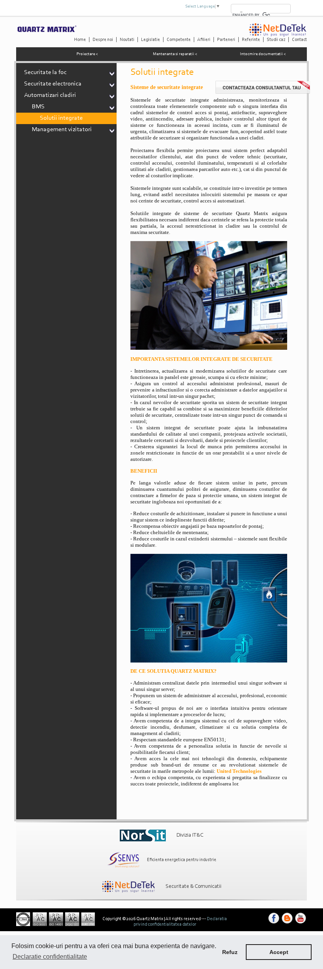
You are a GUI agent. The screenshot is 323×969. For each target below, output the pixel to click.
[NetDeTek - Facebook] (273, 923)
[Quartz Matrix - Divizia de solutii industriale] (123, 860)
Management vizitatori (62, 129)
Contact (299, 39)
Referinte (251, 39)
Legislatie (150, 39)
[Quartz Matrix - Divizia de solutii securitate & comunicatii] (128, 886)
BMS (38, 107)
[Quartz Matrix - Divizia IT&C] (143, 835)
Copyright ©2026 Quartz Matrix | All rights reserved (151, 919)
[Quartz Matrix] (46, 31)
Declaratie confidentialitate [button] (50, 956)
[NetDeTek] (278, 35)
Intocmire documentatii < (263, 54)
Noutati (127, 39)
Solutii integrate (61, 118)
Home (80, 39)
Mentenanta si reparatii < (175, 54)
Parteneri (226, 39)
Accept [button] (278, 952)
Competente (179, 39)
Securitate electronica (53, 84)
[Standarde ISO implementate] (55, 925)
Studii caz (276, 39)
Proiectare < (87, 54)
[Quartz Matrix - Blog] (287, 923)
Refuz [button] (230, 952)
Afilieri (203, 39)
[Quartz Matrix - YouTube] (300, 923)
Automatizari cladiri (50, 95)
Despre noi (103, 39)
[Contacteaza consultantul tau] (262, 92)
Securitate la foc (45, 72)
